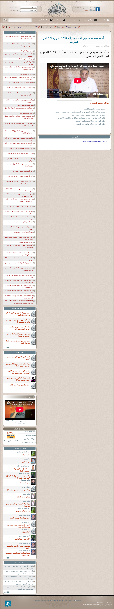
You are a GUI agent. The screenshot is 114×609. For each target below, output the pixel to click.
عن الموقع (71, 600)
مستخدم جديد (13, 10)
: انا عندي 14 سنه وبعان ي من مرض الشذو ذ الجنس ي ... (19, 583)
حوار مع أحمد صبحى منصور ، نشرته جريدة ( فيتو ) (88, 115)
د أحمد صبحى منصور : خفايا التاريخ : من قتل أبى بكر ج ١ (19, 144)
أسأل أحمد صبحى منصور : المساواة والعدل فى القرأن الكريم (19, 78)
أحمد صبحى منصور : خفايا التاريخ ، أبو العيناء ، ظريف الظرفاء (19, 165)
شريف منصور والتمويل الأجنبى (94, 109)
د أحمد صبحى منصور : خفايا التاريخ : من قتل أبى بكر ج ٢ (19, 139)
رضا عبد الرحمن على (23, 466)
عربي (87, 10)
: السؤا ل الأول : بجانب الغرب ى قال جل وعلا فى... (19, 578)
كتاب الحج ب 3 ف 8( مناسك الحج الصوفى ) (89, 121)
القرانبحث (55, 600)
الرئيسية (104, 20)
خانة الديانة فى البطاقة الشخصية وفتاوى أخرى (20, 153)
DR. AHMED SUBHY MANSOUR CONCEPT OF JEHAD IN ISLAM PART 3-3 (19, 302)
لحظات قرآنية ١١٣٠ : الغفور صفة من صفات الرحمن (19, 207)
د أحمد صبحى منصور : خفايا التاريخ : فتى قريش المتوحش (19, 55)
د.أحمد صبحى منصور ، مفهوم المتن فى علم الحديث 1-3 (19, 276)
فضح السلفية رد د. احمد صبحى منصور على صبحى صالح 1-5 (19, 63)
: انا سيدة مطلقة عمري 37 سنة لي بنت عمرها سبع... (19, 588)
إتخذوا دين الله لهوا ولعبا (26, 51)
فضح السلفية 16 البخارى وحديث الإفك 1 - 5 (21, 82)
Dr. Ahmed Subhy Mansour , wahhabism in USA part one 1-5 (19, 297)
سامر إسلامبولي (25, 480)
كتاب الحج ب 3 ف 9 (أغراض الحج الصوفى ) (90, 124)
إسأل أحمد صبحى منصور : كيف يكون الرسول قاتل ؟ (19, 109)
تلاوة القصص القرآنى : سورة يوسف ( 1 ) (22, 222)
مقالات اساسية (43, 20)
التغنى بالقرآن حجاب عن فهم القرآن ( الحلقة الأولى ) (19, 149)
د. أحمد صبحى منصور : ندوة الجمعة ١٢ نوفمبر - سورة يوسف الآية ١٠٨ (19, 37)
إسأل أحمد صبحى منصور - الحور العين (22, 171)
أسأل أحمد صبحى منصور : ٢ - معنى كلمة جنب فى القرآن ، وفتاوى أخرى (19, 94)
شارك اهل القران (19, 429)
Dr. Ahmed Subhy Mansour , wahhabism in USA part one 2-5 (19, 292)
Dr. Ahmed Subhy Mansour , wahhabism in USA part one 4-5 (19, 281)
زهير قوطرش (26, 522)
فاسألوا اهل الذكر (19, 562)
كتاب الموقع (73, 20)
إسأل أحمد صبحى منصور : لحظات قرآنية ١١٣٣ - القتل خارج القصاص (19, 195)
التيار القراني (63, 600)
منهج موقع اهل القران (30, 435)
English (92, 10)
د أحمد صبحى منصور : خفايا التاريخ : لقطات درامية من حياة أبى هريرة (19, 68)
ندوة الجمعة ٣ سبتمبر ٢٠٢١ (25, 242)
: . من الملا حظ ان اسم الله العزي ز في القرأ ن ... (19, 567)
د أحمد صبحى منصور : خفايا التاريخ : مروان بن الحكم (19, 213)
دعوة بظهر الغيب (85, 27)
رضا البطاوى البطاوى (23, 452)
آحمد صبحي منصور (24, 473)
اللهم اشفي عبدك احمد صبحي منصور (63, 27)
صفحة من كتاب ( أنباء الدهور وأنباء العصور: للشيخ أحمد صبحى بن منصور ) (79, 112)
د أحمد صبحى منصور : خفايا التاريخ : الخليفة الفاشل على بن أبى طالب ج (19, 117)
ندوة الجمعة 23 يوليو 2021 (25, 105)
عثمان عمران (26, 487)
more (6, 348)
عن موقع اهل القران (30, 431)
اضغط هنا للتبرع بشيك (10, 441)
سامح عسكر (26, 494)
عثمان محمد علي (24, 515)
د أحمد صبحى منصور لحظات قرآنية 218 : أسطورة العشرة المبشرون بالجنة (19, 45)
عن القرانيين (89, 20)
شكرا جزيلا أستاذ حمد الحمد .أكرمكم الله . (27, 27)
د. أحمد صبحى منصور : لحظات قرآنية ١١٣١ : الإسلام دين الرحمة (19, 101)
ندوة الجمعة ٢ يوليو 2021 (26, 59)
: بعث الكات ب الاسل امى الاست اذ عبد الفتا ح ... (19, 572)
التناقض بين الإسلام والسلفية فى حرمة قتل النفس (19, 263)
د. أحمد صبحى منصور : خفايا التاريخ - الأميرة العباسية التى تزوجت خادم (19, 200)
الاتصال (59, 20)
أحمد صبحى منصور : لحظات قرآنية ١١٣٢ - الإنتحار (19, 87)
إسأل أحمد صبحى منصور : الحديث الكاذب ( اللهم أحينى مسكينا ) (19, 190)
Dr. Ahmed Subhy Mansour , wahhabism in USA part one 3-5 (19, 287)
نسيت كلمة (10, 7)
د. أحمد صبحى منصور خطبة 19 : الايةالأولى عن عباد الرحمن (19, 259)
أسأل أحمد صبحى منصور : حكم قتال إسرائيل (20, 176)
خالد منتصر (26, 459)
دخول (15, 7)
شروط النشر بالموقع (30, 439)
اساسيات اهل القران (39, 600)
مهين (98, 27)
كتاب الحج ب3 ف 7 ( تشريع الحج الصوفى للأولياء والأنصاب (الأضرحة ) (81, 118)
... (46, 27)
